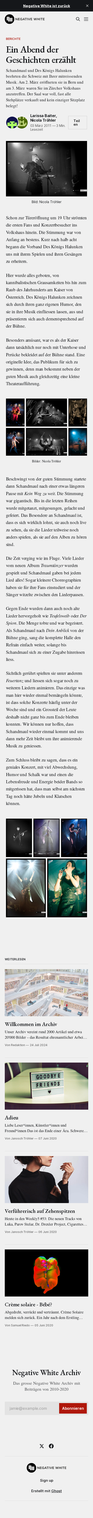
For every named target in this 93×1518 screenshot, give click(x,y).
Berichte (13, 39)
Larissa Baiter (43, 115)
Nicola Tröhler (43, 120)
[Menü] (86, 19)
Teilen (76, 123)
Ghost (56, 1491)
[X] (41, 1446)
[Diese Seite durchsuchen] (78, 19)
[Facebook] (51, 1446)
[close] (87, 6)
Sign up (46, 1480)
